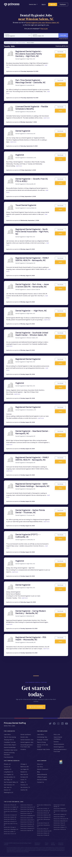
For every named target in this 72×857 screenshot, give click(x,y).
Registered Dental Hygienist (27, 359)
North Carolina (21, 42)
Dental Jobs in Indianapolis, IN (27, 828)
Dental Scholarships (10, 747)
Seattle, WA (24, 790)
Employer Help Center (43, 749)
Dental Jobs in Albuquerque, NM (43, 820)
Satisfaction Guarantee (37, 843)
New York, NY (24, 774)
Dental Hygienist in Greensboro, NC (25, 157)
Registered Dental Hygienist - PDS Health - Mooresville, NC (30, 638)
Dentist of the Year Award (42, 746)
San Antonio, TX (25, 787)
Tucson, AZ (7, 767)
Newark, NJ (24, 772)
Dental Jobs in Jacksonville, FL (27, 819)
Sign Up (52, 4)
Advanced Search (63, 38)
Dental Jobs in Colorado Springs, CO (59, 805)
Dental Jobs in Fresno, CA (43, 823)
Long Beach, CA (8, 772)
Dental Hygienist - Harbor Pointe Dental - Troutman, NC (30, 511)
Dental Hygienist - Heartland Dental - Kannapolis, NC (32, 432)
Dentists (56, 742)
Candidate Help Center (10, 750)
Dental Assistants (59, 744)
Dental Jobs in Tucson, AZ (10, 833)
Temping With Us (9, 740)
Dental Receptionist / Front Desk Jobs (27, 746)
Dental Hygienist (22, 585)
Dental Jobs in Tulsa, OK (59, 823)
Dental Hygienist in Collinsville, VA (25, 539)
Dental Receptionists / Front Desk (60, 750)
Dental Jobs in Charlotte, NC (27, 826)
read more (46, 118)
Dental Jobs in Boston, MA (27, 817)
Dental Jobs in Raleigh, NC (60, 808)
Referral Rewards (42, 774)
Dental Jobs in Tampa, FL (59, 825)
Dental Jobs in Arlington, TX (60, 827)
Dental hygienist (22, 131)
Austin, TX (23, 779)
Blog (38, 772)
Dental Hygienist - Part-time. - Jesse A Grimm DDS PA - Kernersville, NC (32, 285)
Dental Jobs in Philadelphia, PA (28, 815)
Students (23, 749)
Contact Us (40, 782)
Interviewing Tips (42, 737)
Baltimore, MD (25, 767)
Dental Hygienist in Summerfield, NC (25, 208)
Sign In (43, 4)
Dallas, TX (23, 782)
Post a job (44, 29)
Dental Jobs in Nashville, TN (27, 830)
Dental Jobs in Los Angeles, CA (11, 807)
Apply (60, 55)
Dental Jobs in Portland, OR (10, 815)
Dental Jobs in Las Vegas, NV (10, 809)
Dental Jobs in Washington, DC (11, 829)
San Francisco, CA (9, 785)
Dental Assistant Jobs (27, 740)
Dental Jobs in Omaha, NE (43, 835)
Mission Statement (42, 769)
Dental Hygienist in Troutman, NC (25, 515)
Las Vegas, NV (25, 769)
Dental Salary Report (10, 745)
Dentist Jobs (24, 737)
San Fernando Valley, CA (11, 782)
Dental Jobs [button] (32, 4)
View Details (60, 51)
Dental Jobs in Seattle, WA (10, 817)
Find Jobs (63, 35)
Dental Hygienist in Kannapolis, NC (25, 263)
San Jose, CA (8, 787)
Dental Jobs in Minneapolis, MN (61, 818)
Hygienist (19, 155)
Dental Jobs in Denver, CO (10, 819)
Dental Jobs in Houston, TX (10, 821)
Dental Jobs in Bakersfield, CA (60, 821)
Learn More (7, 734)
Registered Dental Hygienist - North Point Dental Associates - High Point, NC (32, 231)
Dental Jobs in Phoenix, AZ (10, 805)
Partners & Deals (42, 779)
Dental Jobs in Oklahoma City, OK (44, 805)
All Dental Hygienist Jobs (10, 42)
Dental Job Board (26, 734)
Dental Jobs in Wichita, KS (60, 829)
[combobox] (17, 35)
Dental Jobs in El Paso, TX (43, 808)
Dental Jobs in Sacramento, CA (43, 825)
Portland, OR (24, 777)
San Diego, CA (8, 779)
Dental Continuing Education (9, 753)
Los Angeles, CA (8, 774)
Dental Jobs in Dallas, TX (9, 831)
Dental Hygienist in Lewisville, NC (24, 85)
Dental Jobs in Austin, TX (26, 813)
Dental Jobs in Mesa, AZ (42, 828)
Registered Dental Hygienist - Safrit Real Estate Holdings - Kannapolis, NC (32, 485)
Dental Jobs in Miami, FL (59, 816)
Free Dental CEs (8, 757)
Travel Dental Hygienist (25, 205)
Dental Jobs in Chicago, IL (10, 827)
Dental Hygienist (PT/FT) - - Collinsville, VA (27, 535)
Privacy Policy (46, 843)
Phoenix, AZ (7, 764)
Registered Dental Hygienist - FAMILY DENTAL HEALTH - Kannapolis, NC (32, 259)
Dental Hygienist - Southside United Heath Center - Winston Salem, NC (31, 333)
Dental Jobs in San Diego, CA (27, 809)
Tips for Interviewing (10, 737)
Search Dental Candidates (58, 738)
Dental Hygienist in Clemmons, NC (25, 133)
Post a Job (57, 734)
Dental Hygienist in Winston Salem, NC (26, 338)
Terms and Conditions (60, 843)
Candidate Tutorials (10, 742)
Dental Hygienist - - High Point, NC (31, 310)
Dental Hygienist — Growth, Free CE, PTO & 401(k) (31, 180)
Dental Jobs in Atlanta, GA (43, 833)
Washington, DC (8, 792)
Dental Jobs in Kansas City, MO (44, 831)
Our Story (40, 767)
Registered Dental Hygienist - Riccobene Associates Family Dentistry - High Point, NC (28, 53)
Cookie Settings (53, 843)
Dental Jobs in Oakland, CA (60, 814)
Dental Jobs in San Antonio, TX (28, 807)
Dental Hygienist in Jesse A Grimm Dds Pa (27, 289)
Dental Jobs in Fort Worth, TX (27, 822)
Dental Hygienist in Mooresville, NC (25, 111)
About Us (40, 764)
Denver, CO (7, 790)
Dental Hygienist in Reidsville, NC (24, 616)
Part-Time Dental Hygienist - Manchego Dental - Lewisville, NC (30, 81)
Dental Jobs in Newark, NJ (26, 805)
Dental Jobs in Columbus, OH (27, 824)
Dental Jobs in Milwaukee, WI (43, 817)
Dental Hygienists (59, 747)
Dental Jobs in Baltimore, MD (43, 815)
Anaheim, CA (7, 769)
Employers (63, 4)
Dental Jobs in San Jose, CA (27, 811)
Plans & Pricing (41, 742)
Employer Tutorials (42, 740)
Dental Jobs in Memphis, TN (43, 810)
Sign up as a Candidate (36, 707)
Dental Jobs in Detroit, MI (43, 813)
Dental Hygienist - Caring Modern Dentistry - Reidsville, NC (30, 612)
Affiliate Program (42, 777)
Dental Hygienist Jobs (27, 742)
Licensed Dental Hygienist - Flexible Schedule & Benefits (31, 107)
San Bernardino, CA (9, 777)
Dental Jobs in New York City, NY (10, 824)
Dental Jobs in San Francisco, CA (11, 812)
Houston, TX (24, 785)
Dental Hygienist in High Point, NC (25, 59)
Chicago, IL (24, 764)
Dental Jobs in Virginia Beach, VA (60, 811)
